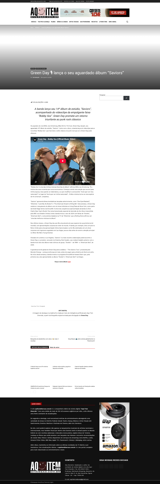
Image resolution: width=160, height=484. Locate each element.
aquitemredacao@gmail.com (79, 479)
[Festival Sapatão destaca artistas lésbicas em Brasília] (85, 358)
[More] (49, 96)
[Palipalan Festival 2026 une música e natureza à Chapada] (63, 378)
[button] (127, 21)
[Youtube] (128, 1)
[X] (126, 1)
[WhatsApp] (32, 96)
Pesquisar (102, 95)
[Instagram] (121, 1)
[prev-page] (32, 392)
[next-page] (35, 392)
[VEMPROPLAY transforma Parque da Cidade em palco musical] (41, 378)
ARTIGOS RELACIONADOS (40, 347)
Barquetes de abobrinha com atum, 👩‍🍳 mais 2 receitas (45, 340)
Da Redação (36, 77)
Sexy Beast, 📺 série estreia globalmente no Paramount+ (81, 340)
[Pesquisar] (126, 98)
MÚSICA (37, 27)
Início (32, 27)
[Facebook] (118, 1)
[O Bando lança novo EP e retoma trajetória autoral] (41, 358)
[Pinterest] (45, 96)
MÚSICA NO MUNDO (41, 68)
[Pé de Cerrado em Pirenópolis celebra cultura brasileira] (85, 378)
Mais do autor (54, 347)
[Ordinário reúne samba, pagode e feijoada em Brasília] (63, 358)
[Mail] (123, 1)
